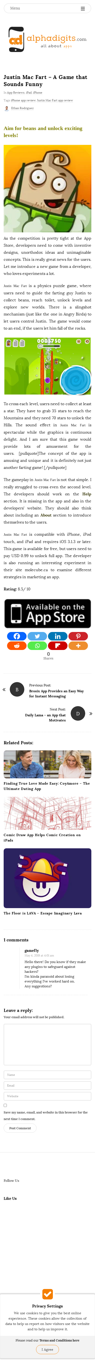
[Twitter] (37, 636)
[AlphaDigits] (47, 39)
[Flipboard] (57, 645)
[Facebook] (17, 636)
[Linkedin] (57, 636)
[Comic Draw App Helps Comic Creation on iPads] (47, 813)
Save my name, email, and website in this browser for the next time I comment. (46, 1115)
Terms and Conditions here (59, 1340)
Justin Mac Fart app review (55, 100)
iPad (29, 92)
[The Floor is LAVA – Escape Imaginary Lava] (47, 878)
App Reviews (16, 92)
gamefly (32, 950)
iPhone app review (23, 100)
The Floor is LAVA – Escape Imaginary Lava (43, 913)
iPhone (37, 92)
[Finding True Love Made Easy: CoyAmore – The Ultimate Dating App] (47, 764)
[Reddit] (17, 645)
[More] (78, 645)
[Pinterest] (78, 636)
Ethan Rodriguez (22, 108)
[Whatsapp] (37, 645)
